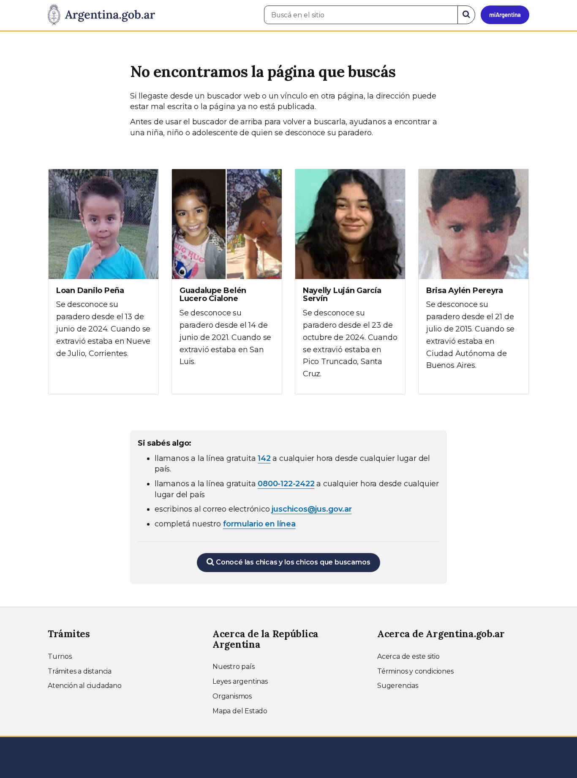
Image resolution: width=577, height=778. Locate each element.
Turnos (60, 656)
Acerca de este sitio (408, 656)
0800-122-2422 (286, 483)
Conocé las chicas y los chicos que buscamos (292, 562)
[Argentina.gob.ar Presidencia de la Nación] (101, 15)
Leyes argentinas (240, 681)
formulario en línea (259, 524)
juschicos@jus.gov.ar (311, 509)
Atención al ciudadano (85, 686)
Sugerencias (397, 686)
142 (264, 458)
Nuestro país (233, 667)
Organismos (232, 696)
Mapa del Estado (239, 711)
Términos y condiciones (415, 671)
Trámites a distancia (80, 671)
